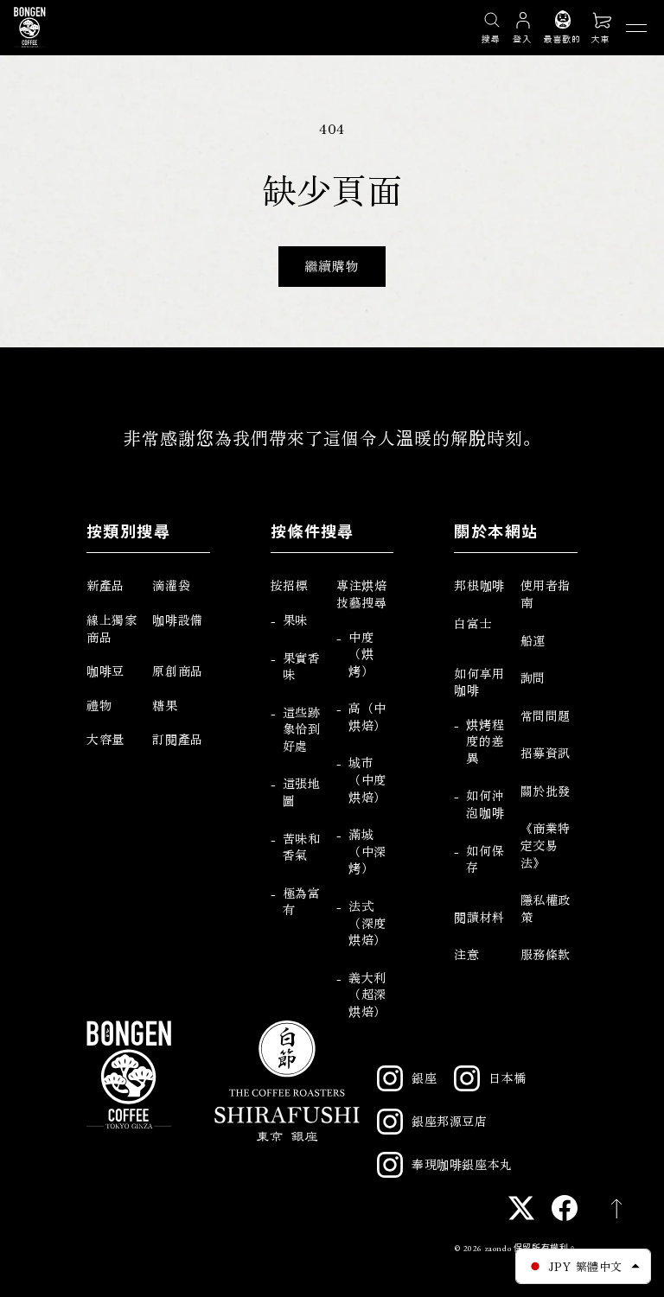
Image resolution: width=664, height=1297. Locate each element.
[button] (601, 27)
